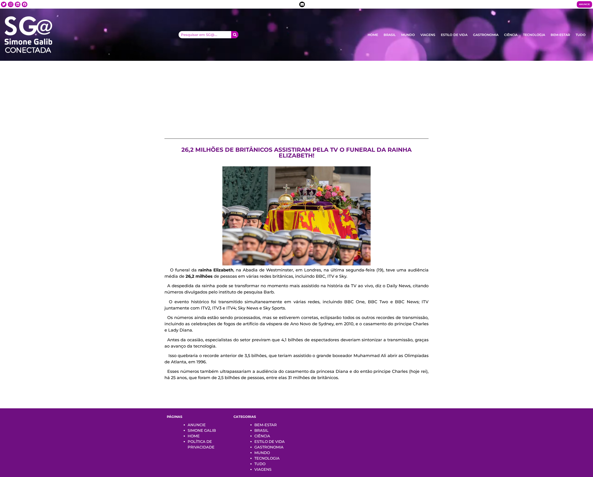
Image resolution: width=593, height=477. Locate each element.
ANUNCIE (197, 425)
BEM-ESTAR (560, 35)
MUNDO (408, 35)
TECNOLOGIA (534, 35)
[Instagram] (10, 4)
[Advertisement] (296, 95)
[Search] (234, 34)
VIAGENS (427, 35)
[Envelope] (302, 4)
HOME (373, 35)
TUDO (581, 35)
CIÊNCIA (510, 35)
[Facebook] (24, 4)
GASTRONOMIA (485, 35)
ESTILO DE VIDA (454, 35)
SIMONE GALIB (202, 430)
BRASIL (390, 35)
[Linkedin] (17, 4)
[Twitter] (3, 4)
